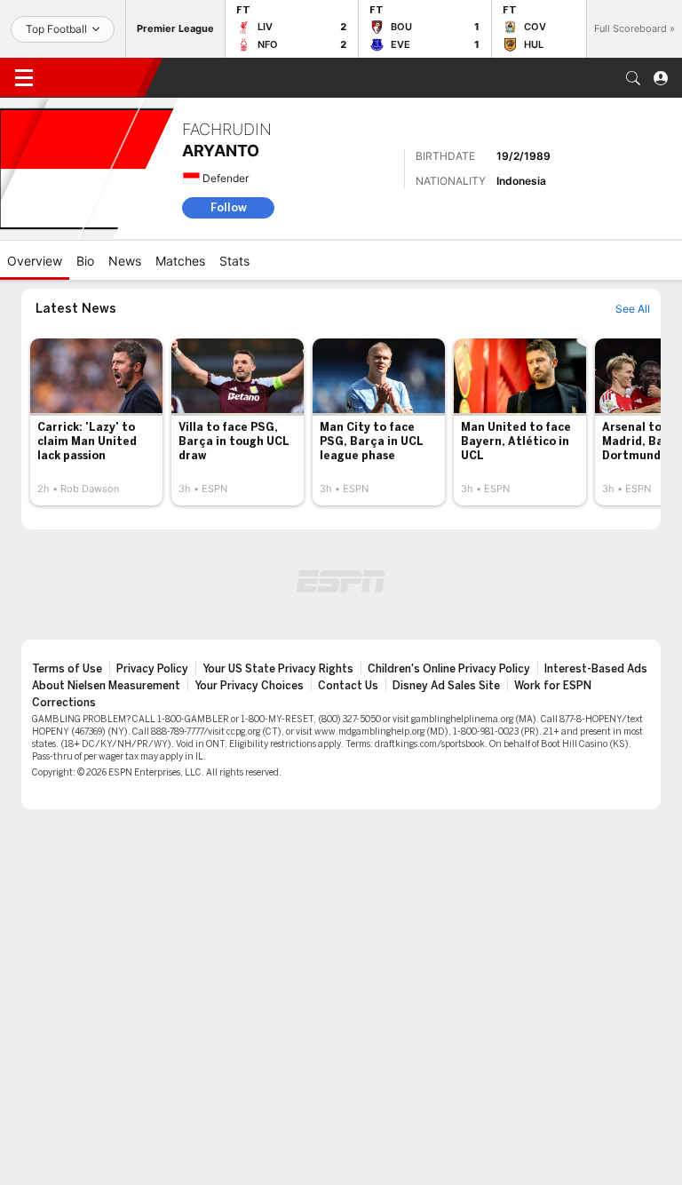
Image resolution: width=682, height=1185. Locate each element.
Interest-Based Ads (595, 669)
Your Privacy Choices (249, 686)
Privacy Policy (152, 669)
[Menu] (24, 78)
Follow (228, 207)
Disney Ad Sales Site (446, 686)
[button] (633, 78)
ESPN (95, 77)
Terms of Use (67, 669)
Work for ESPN (552, 686)
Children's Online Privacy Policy (449, 669)
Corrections (64, 702)
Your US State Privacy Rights (277, 669)
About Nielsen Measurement (106, 686)
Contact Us (348, 686)
